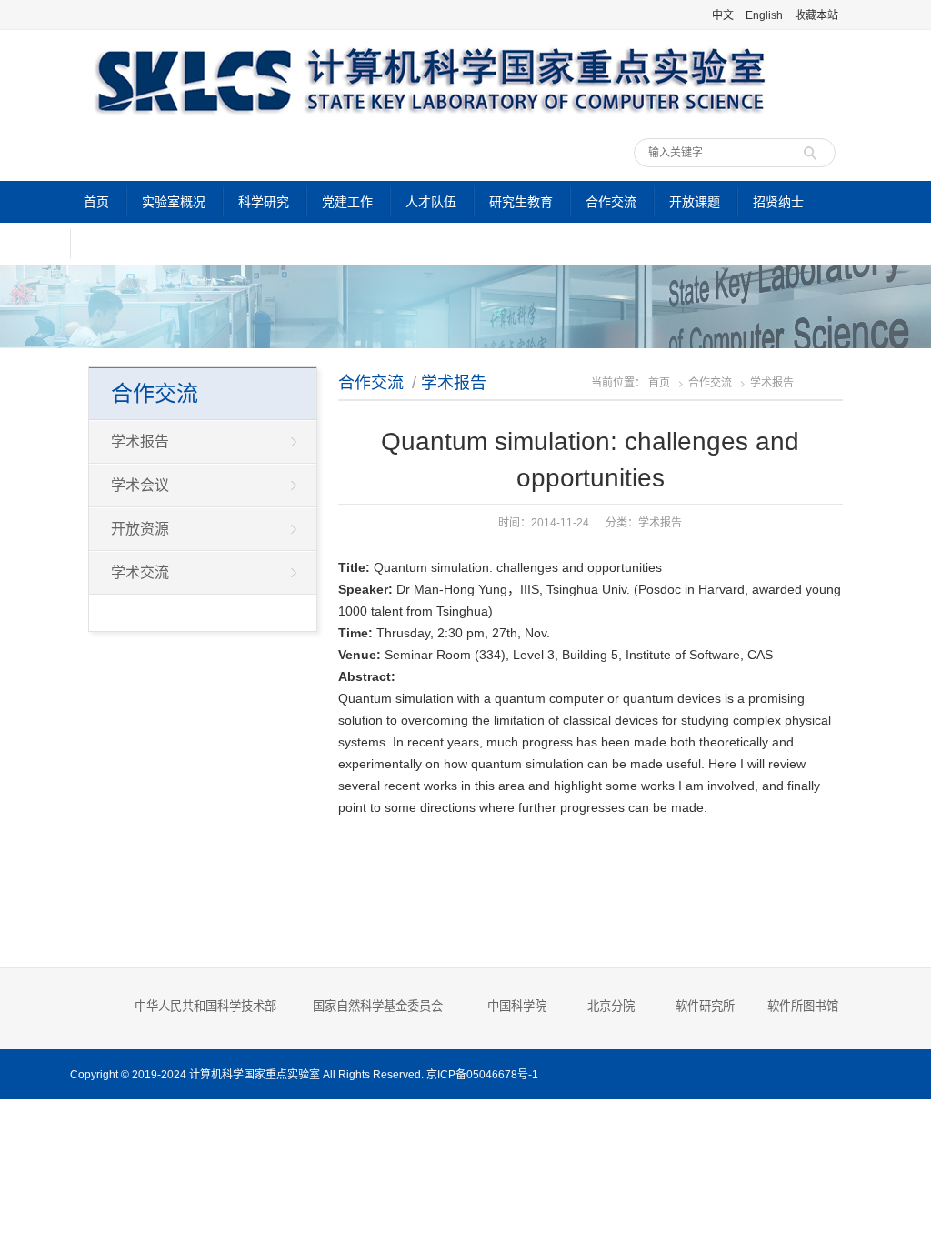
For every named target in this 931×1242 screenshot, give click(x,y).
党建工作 (347, 202)
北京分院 (611, 1006)
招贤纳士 (778, 202)
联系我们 (111, 243)
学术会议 (140, 485)
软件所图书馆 (804, 1006)
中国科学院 (516, 1006)
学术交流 (140, 572)
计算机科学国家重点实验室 (254, 1074)
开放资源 (140, 528)
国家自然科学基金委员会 (378, 1006)
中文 (723, 15)
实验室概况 (173, 202)
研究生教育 (521, 202)
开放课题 (694, 202)
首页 (96, 202)
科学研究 (263, 202)
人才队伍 (430, 202)
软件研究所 (705, 1006)
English (764, 15)
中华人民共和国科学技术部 (205, 1006)
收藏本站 (816, 15)
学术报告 (453, 383)
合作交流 (611, 202)
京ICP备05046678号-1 (482, 1074)
